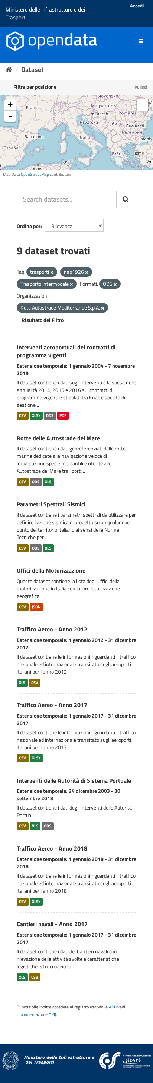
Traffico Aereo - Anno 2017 (52, 704)
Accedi (137, 5)
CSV (22, 416)
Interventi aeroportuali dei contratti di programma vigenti (66, 351)
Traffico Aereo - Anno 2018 (52, 848)
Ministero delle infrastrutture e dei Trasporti (45, 13)
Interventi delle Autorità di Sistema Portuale (74, 780)
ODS (49, 416)
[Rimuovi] (51, 272)
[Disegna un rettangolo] (142, 105)
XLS (48, 482)
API (112, 1007)
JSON (36, 607)
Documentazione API (36, 1014)
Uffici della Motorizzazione (51, 570)
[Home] (9, 69)
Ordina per (28, 226)
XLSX (36, 416)
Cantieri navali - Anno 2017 (52, 923)
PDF (62, 416)
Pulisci (140, 87)
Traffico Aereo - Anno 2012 (52, 629)
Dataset (32, 69)
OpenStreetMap (35, 174)
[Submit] (126, 199)
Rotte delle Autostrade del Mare (58, 438)
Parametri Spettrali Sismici (51, 504)
